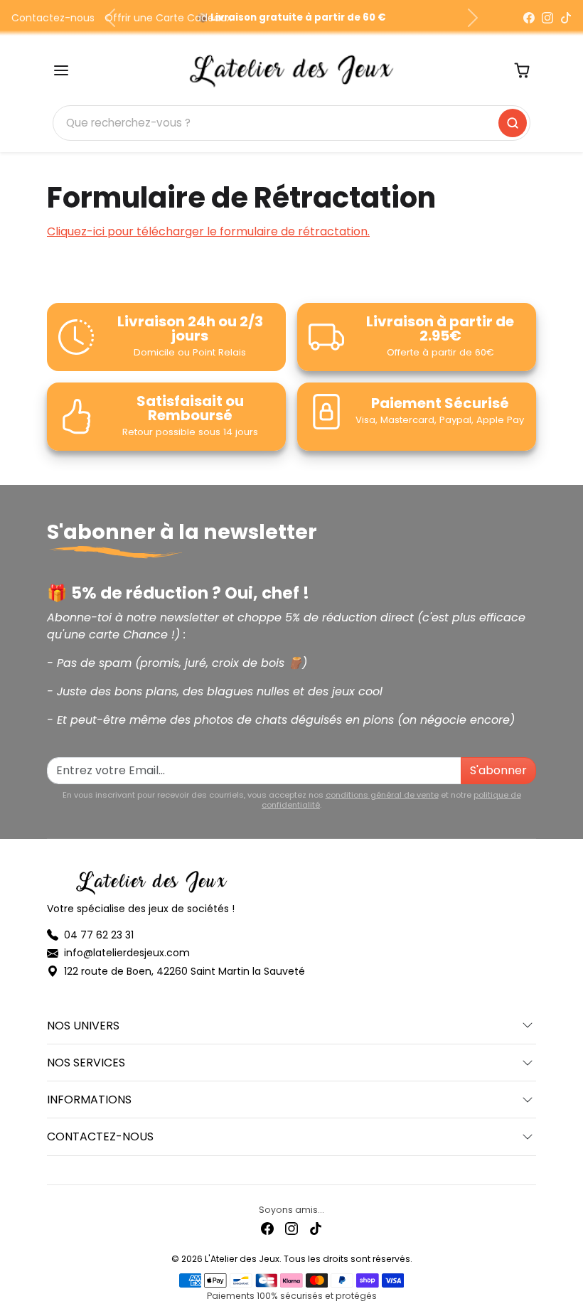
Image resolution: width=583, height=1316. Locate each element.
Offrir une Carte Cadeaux (168, 18)
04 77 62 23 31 (99, 935)
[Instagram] (547, 17)
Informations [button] (89, 1099)
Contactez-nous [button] (100, 1136)
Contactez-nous (53, 18)
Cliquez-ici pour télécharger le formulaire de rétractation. (208, 231)
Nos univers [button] (83, 1025)
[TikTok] (566, 17)
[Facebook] (529, 17)
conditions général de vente (382, 795)
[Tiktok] (316, 1228)
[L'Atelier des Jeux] (291, 69)
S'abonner (498, 770)
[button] (61, 70)
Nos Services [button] (86, 1062)
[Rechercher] (512, 123)
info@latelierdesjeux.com (127, 953)
